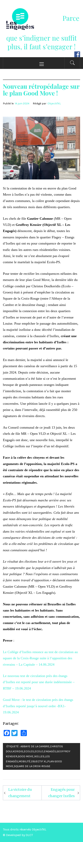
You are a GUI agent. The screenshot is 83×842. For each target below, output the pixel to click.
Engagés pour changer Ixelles (61, 792)
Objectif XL (39, 761)
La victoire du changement (20, 792)
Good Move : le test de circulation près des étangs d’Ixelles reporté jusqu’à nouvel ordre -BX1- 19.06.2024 (38, 706)
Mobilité (24, 761)
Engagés (50, 751)
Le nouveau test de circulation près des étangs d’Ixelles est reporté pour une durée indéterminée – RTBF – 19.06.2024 (39, 682)
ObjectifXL (54, 103)
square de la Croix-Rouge (32, 766)
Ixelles (39, 756)
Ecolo (39, 751)
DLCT (29, 835)
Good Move (25, 756)
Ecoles (29, 751)
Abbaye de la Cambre (34, 746)
